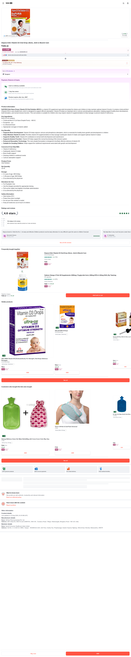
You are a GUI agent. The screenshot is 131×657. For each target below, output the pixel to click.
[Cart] (127, 3)
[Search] (123, 3)
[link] (9, 3)
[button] (124, 34)
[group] (65, 23)
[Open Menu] (3, 3)
